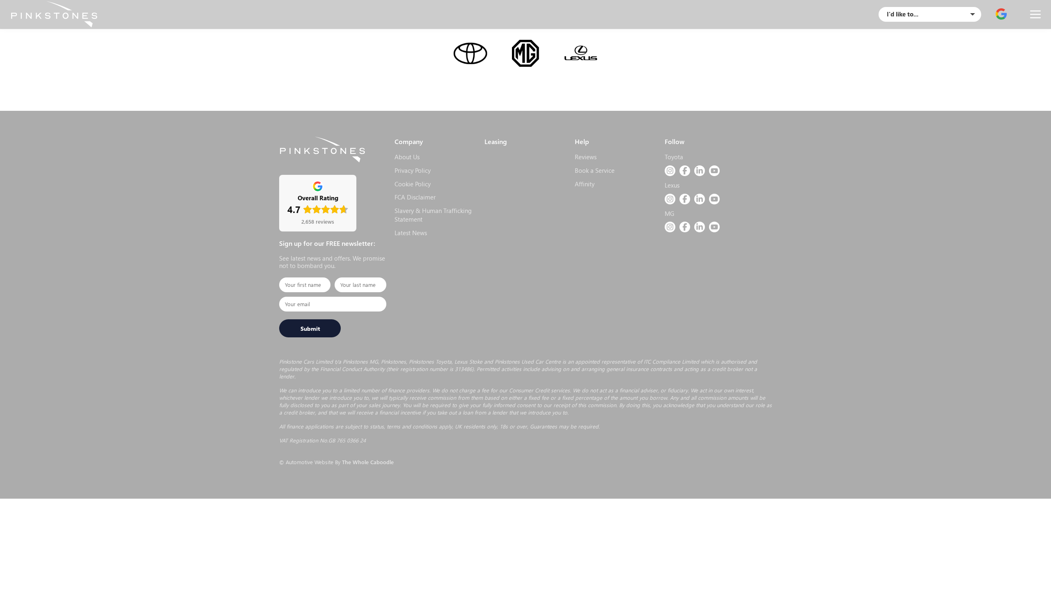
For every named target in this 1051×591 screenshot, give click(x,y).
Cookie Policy (413, 184)
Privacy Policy (413, 170)
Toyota (674, 157)
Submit (310, 328)
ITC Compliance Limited (671, 361)
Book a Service (595, 170)
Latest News (411, 233)
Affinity (584, 184)
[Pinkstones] (54, 14)
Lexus (672, 185)
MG (669, 213)
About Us (407, 157)
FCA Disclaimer (415, 197)
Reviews (586, 157)
